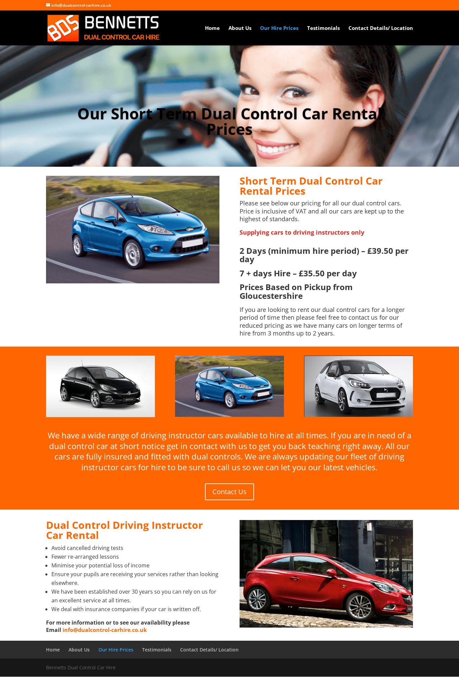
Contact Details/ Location (380, 28)
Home (212, 28)
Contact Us (229, 491)
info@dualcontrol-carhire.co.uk (104, 630)
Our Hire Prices (279, 28)
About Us (239, 28)
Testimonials (323, 28)
